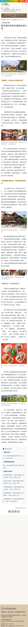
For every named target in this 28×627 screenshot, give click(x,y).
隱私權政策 (3, 611)
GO (19, 1)
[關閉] (26, 1)
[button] (22, 4)
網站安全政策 (11, 611)
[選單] (26, 4)
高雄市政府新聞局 (8, 608)
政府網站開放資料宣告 (20, 611)
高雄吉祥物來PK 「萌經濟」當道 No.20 (12, 9)
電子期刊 (7, 8)
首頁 (2, 8)
